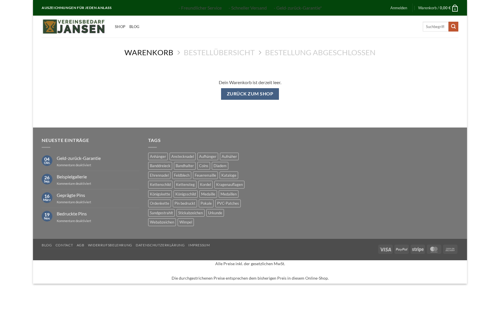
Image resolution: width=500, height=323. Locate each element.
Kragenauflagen (229, 184)
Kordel (205, 184)
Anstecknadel (182, 156)
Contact (64, 245)
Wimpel (185, 222)
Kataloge (228, 175)
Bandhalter (185, 165)
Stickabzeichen (190, 213)
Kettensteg (185, 184)
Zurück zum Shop (250, 93)
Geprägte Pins (71, 195)
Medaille (208, 194)
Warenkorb (148, 52)
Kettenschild (160, 184)
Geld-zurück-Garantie (79, 158)
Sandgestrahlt (161, 213)
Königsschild (185, 194)
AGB (80, 245)
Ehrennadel (159, 175)
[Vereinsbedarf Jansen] (74, 26)
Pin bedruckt (184, 203)
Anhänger (158, 156)
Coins (203, 165)
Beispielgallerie (72, 176)
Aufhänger (207, 156)
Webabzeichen (162, 222)
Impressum (199, 245)
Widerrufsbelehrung (110, 245)
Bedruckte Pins (72, 213)
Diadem (220, 165)
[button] (398, 7)
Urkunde (215, 213)
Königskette (160, 194)
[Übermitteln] (453, 27)
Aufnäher (229, 156)
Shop (120, 26)
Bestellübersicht (219, 52)
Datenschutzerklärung (160, 245)
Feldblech (182, 175)
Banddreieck (160, 165)
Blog (134, 26)
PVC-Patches (228, 203)
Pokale (206, 203)
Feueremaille (205, 175)
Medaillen (228, 194)
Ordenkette (159, 203)
